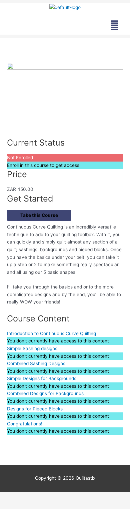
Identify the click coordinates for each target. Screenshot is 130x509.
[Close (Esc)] (97, 497)
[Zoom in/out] (13, 497)
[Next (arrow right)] (41, 505)
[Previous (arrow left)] (13, 505)
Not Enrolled (20, 157)
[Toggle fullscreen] (41, 497)
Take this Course (39, 215)
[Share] (69, 497)
